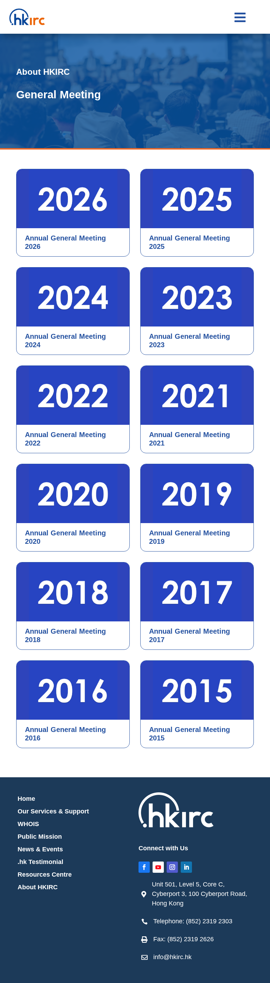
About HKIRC (38, 887)
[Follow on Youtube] (158, 867)
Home (26, 798)
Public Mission (40, 836)
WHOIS (28, 823)
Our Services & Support (53, 811)
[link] (199, 894)
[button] (240, 17)
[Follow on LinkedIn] (186, 867)
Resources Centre (45, 874)
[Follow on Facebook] (144, 867)
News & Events (40, 849)
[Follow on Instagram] (172, 867)
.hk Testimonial (40, 861)
